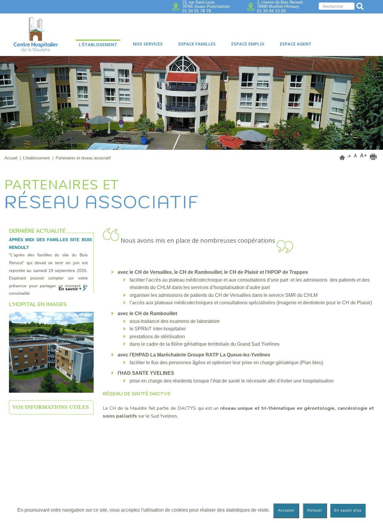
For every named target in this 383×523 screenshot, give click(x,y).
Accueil (10, 158)
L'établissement (36, 158)
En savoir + (71, 288)
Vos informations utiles (50, 407)
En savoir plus (347, 510)
